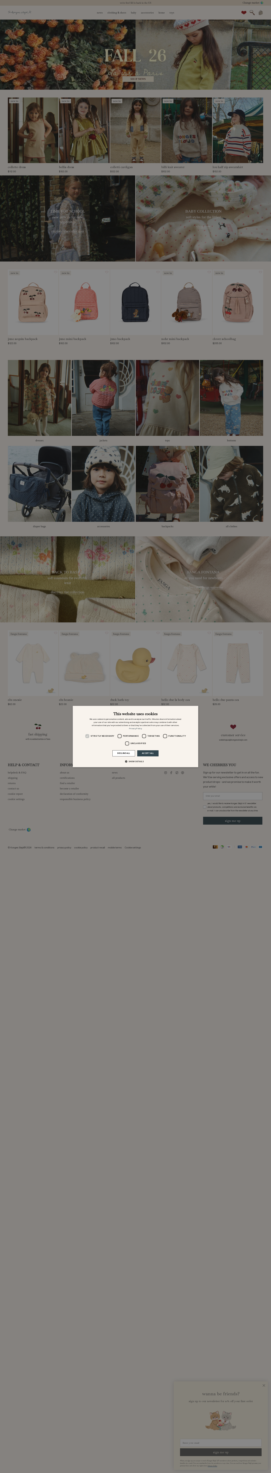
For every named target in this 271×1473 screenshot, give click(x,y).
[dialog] (135, 736)
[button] (135, 761)
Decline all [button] (123, 753)
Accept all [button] (148, 753)
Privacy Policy (135, 728)
